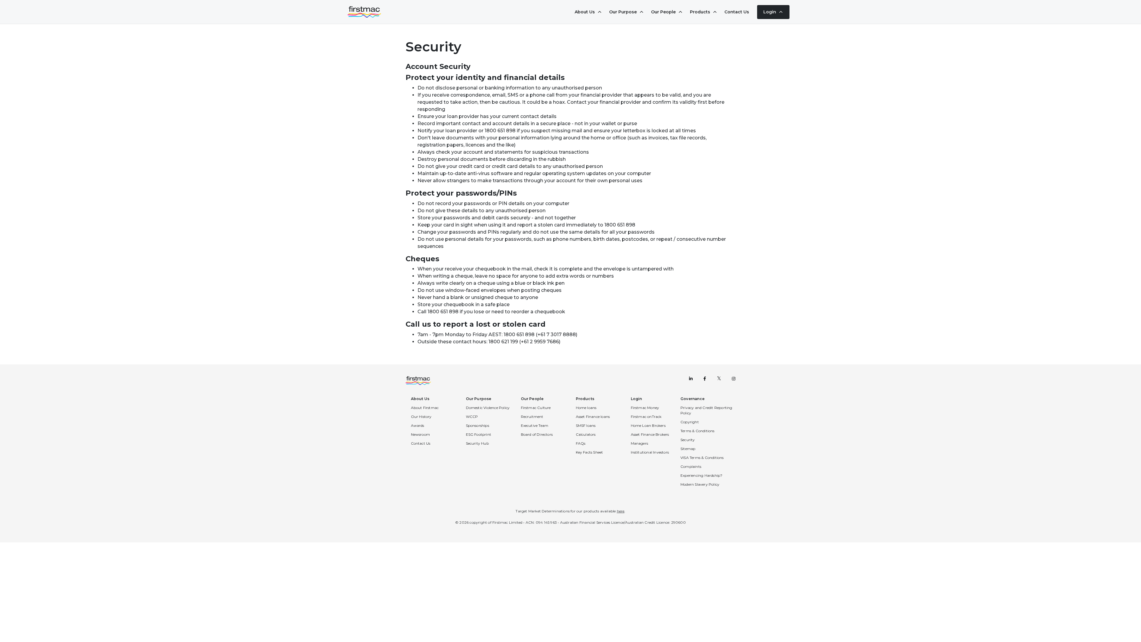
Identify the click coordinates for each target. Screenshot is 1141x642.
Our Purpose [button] (478, 398)
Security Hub (477, 443)
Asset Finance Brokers (650, 434)
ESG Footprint (478, 434)
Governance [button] (692, 398)
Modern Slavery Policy (699, 484)
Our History (421, 416)
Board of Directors (537, 434)
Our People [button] (532, 398)
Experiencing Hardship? (701, 475)
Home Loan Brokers (648, 425)
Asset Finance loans (593, 416)
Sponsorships (477, 425)
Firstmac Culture (536, 407)
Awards (417, 425)
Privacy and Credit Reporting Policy (706, 410)
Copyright (689, 422)
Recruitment (532, 416)
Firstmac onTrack (646, 416)
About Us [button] (420, 398)
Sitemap (687, 448)
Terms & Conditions (697, 431)
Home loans (586, 407)
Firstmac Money (645, 407)
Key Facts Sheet (589, 452)
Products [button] (585, 398)
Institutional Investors (650, 452)
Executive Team (535, 425)
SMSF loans (586, 425)
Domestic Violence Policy (488, 407)
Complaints (690, 466)
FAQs (581, 443)
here (621, 511)
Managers (639, 443)
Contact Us (736, 12)
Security (687, 440)
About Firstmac (425, 407)
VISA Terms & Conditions (702, 457)
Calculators (586, 434)
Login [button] (636, 398)
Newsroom (420, 434)
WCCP (472, 416)
